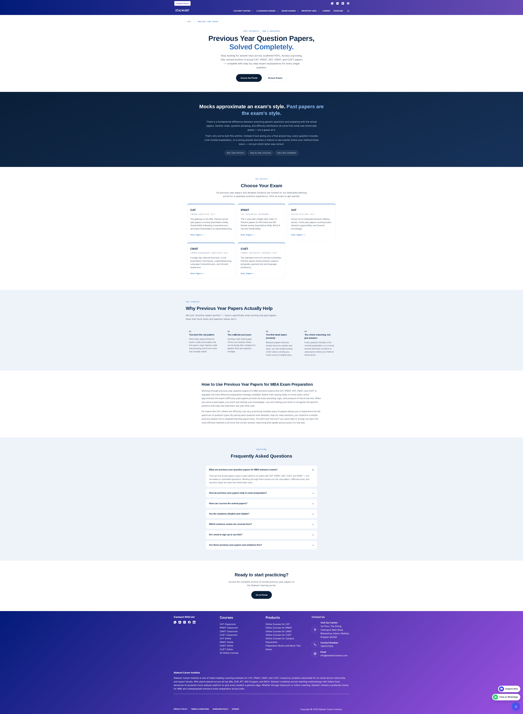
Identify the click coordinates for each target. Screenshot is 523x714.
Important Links (309, 11)
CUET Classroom (228, 635)
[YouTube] (343, 3)
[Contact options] (516, 706)
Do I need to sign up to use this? (225, 534)
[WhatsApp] (332, 3)
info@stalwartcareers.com (334, 655)
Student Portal (182, 3)
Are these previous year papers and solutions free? (235, 545)
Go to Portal (261, 595)
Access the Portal (249, 78)
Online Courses (288, 11)
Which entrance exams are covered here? (230, 524)
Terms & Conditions (200, 709)
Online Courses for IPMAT (279, 627)
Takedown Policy (220, 709)
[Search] (348, 11)
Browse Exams (275, 78)
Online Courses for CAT (278, 624)
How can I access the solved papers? (228, 503)
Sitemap (235, 709)
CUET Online (226, 649)
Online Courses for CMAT (279, 631)
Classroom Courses (265, 11)
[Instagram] (337, 3)
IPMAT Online (226, 642)
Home (189, 22)
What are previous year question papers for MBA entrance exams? (243, 470)
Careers (326, 11)
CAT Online (225, 638)
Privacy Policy (181, 709)
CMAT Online (226, 645)
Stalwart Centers (242, 11)
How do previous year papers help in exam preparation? (238, 493)
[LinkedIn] (194, 622)
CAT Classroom (228, 624)
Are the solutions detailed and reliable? (229, 514)
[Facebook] (348, 3)
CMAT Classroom (229, 631)
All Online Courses (229, 653)
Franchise (338, 11)
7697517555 (326, 646)
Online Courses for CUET (278, 635)
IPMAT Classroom (229, 627)
